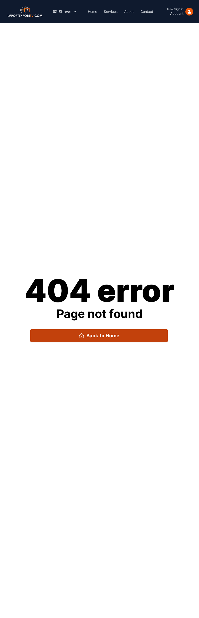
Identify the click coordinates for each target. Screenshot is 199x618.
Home (92, 11)
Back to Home (102, 336)
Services (110, 11)
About (129, 11)
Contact (147, 11)
